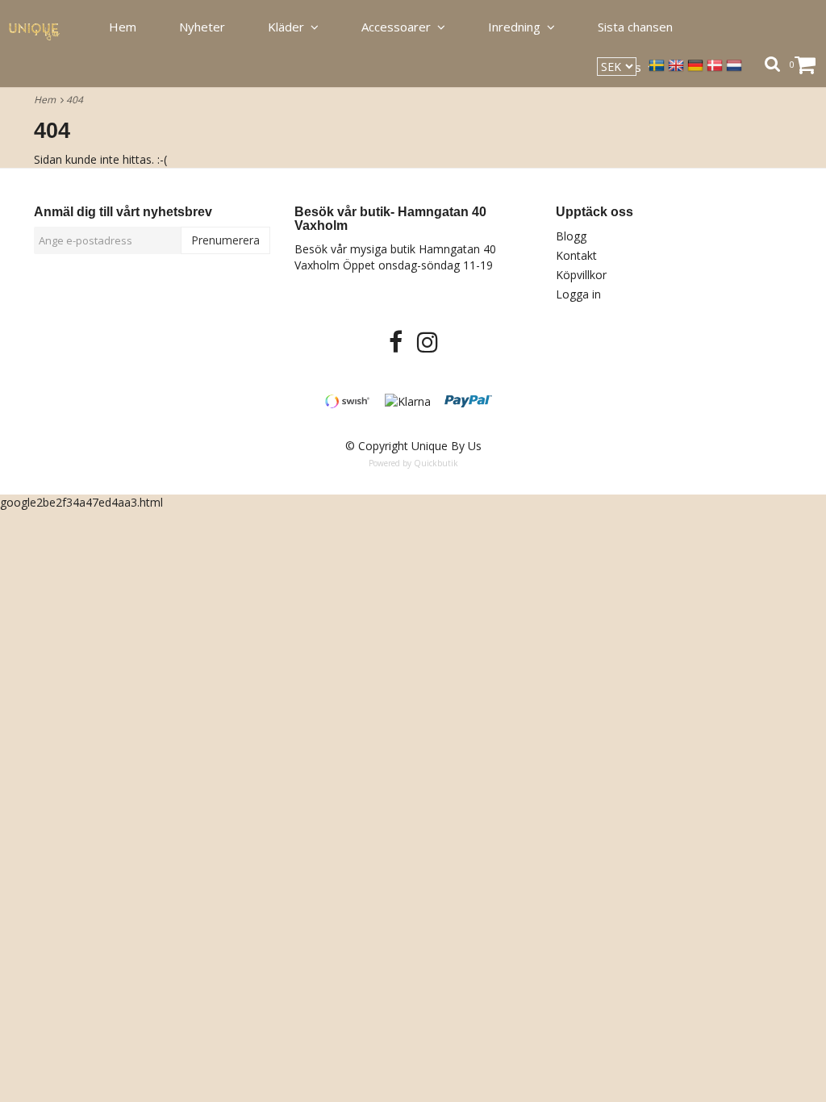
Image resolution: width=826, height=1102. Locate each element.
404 (76, 99)
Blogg (571, 236)
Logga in (578, 294)
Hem (47, 99)
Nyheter (202, 27)
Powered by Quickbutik (413, 463)
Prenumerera (225, 240)
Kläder (289, 27)
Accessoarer (399, 27)
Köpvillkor (581, 274)
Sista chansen (635, 27)
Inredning (517, 27)
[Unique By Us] (43, 27)
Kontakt (576, 255)
